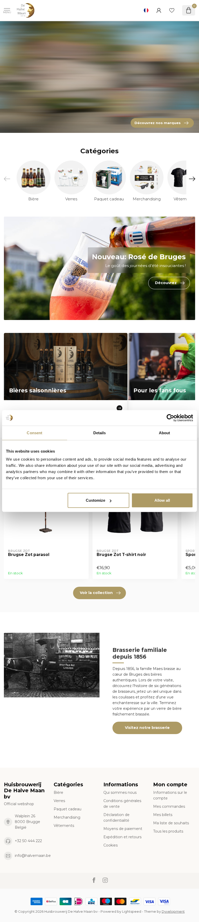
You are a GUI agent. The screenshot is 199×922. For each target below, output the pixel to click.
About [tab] (164, 432)
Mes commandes (169, 806)
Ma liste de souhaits (171, 823)
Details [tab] (99, 432)
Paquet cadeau (67, 809)
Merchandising (67, 817)
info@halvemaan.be (33, 855)
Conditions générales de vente (122, 803)
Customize (95, 500)
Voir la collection (96, 592)
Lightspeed (131, 911)
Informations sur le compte (170, 795)
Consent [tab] (34, 432)
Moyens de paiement (122, 828)
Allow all (162, 500)
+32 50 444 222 (28, 841)
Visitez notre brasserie (147, 727)
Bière (58, 792)
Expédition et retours (122, 837)
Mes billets (162, 814)
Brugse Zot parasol (28, 554)
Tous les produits (168, 831)
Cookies (110, 845)
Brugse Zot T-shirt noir (121, 554)
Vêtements (64, 825)
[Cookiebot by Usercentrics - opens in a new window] (170, 418)
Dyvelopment (173, 911)
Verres (59, 800)
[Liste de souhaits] (171, 10)
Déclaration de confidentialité (116, 817)
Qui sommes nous (120, 792)
